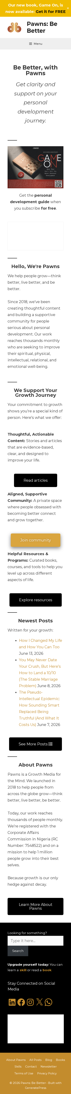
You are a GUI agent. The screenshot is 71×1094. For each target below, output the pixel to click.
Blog (48, 1060)
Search (18, 951)
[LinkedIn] (12, 1002)
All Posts (35, 1060)
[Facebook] (21, 1002)
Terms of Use (23, 1073)
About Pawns (16, 1060)
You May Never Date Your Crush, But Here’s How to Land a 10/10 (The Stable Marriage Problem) (40, 673)
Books (60, 1060)
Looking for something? (27, 933)
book (47, 970)
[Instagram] (30, 1002)
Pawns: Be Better (42, 27)
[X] (39, 1002)
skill (23, 970)
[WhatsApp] (48, 1002)
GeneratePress (35, 1088)
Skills (18, 1066)
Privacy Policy (47, 1073)
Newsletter (49, 1066)
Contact (31, 1066)
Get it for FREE (51, 11)
